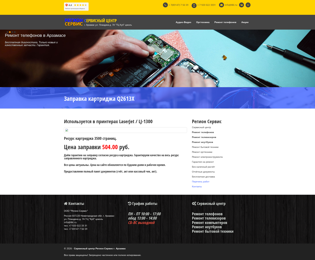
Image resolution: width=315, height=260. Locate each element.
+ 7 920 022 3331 (206, 4)
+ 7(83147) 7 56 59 (178, 4)
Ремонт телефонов (225, 22)
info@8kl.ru (231, 4)
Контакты (197, 186)
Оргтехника (203, 22)
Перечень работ (200, 181)
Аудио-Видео (183, 22)
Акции (245, 22)
